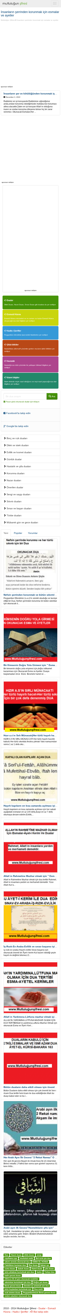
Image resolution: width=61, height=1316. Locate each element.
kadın (39, 1272)
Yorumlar (33, 533)
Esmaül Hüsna (13, 314)
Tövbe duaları (14, 515)
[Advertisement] (30, 54)
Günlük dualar (14, 459)
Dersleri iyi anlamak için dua (36, 1286)
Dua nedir (38, 1289)
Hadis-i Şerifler (13, 331)
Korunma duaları (15, 473)
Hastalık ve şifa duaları (18, 466)
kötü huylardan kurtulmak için (18, 1289)
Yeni (6, 533)
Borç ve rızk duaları (16, 438)
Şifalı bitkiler (12, 344)
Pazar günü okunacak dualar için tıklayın (22, 402)
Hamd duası (37, 1269)
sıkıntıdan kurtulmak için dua (17, 1282)
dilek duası (29, 1255)
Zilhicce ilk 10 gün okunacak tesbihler (21, 1279)
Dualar (9, 300)
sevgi (39, 1255)
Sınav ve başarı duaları (19, 508)
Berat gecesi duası (13, 1286)
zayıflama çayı (11, 1258)
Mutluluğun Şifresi (8, 20)
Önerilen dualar (14, 487)
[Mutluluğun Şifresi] (15, 3)
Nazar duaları (13, 480)
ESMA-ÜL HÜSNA (40, 1262)
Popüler (18, 533)
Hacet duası (16, 1255)
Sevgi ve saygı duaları (18, 494)
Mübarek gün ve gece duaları (22, 522)
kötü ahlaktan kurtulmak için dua (19, 1272)
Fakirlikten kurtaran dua (15, 1265)
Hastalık (10, 361)
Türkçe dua (49, 1272)
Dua (6, 1255)
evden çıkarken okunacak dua (18, 1296)
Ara (53, 396)
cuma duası (10, 1269)
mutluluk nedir (26, 1258)
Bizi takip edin (40, 1311)
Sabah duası (23, 1269)
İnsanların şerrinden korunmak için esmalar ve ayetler (37, 20)
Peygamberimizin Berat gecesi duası (39, 1293)
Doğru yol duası (40, 1282)
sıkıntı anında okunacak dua (17, 1262)
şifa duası (49, 1269)
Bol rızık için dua (43, 1258)
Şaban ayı (44, 1265)
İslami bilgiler (12, 377)
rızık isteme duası (12, 1293)
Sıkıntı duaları (14, 501)
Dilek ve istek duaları (17, 445)
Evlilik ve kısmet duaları (19, 452)
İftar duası (33, 1265)
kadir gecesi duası (13, 1276)
